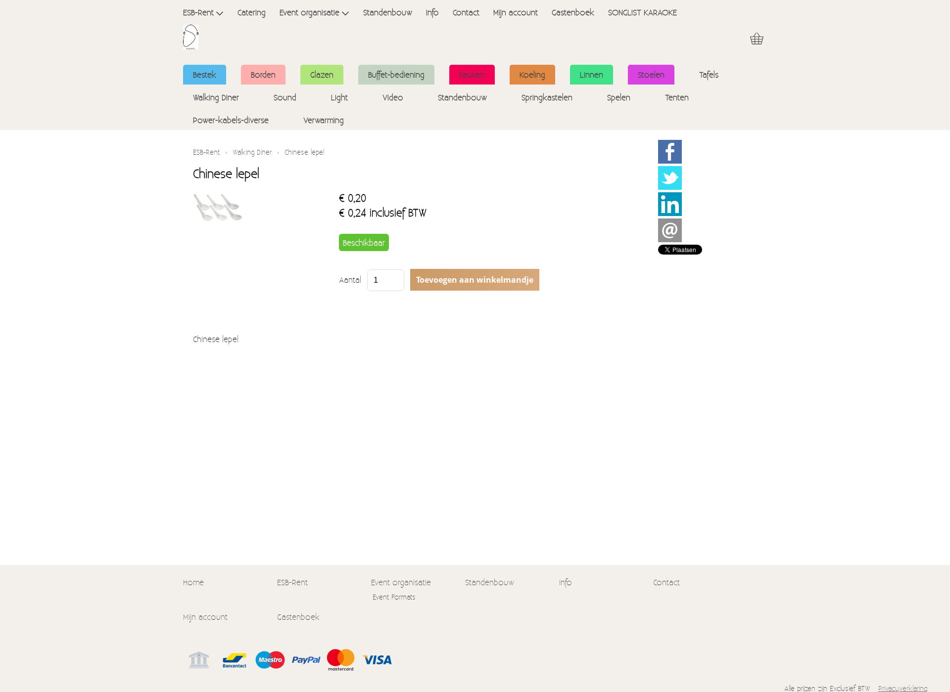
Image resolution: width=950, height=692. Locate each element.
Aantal (350, 279)
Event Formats (394, 597)
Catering (252, 12)
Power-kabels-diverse (231, 120)
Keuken (472, 74)
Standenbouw (387, 12)
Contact (466, 12)
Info (432, 12)
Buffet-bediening (396, 74)
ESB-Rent (198, 12)
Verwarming (323, 120)
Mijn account (515, 12)
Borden (263, 74)
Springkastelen (547, 97)
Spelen (618, 97)
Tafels (708, 74)
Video (392, 97)
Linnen (591, 74)
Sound (285, 97)
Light (339, 97)
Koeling (532, 74)
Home (193, 582)
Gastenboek (573, 12)
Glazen (321, 74)
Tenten (677, 97)
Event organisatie (309, 12)
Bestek (204, 74)
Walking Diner (216, 97)
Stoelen (651, 74)
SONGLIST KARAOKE (642, 12)
